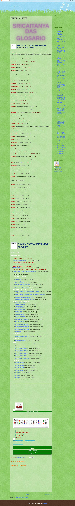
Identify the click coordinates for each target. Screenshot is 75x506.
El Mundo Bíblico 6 (19, 370)
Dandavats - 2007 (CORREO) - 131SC (61, 113)
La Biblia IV (17, 377)
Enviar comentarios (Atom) (22, 497)
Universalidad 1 (18, 331)
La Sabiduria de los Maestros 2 (22, 324)
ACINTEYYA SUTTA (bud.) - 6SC (61, 142)
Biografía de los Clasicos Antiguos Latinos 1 (25, 334)
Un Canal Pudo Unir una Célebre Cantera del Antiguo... (61, 138)
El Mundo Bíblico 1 (19, 362)
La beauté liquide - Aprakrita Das (61, 94)
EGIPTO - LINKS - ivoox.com (19, 267)
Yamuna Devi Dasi (19, 306)
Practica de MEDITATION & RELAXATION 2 (24, 299)
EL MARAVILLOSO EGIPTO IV (21, 351)
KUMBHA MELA (18, 311)
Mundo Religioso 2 (19, 282)
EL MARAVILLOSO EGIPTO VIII (22, 358)
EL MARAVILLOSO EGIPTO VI (21, 355)
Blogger (45, 503)
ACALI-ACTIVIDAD (61, 36)
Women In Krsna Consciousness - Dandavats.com (61, 122)
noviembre (59, 31)
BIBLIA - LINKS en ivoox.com (19, 260)
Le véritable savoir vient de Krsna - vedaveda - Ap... (61, 109)
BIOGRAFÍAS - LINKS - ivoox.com (20, 264)
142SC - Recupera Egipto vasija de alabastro (61, 57)
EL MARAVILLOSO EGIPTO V (21, 353)
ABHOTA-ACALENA (59, 39)
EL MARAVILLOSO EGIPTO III (21, 350)
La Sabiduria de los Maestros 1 (22, 322)
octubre (59, 156)
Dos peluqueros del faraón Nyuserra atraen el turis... (61, 91)
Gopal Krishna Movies (20, 304)
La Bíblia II (17, 374)
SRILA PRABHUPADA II (20, 309)
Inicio (27, 494)
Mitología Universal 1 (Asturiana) (22, 284)
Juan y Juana (58, 167)
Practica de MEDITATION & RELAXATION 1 (24, 297)
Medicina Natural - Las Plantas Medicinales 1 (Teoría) (27, 291)
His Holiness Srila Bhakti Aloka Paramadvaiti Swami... (61, 80)
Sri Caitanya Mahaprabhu (15, 6)
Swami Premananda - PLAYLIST (22, 336)
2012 (57, 29)
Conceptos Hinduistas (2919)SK (32, 452)
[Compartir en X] (31, 457)
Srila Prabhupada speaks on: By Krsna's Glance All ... (61, 72)
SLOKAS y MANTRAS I (20, 316)
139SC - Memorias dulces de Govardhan (61, 61)
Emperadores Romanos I (20, 340)
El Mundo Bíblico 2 (19, 363)
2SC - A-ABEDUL (60, 145)
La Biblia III (17, 375)
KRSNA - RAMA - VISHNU (20, 302)
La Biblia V (17, 379)
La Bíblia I (17, 372)
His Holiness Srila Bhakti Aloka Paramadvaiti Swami (61, 86)
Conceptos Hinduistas (32, 450)
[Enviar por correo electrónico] (29, 457)
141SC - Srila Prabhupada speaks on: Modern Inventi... (61, 66)
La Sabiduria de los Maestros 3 (22, 326)
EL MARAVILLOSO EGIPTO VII (22, 357)
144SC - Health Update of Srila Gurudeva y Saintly (61, 43)
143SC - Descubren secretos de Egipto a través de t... (61, 52)
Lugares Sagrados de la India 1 (22, 319)
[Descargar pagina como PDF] (19, 410)
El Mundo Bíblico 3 (19, 365)
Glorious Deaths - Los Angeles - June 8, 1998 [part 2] (61, 132)
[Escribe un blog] (30, 457)
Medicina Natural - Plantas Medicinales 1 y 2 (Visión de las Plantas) (30, 294)
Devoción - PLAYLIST (20, 321)
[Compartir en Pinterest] (33, 457)
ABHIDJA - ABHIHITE (61, 34)
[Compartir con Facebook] (32, 457)
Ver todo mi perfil (58, 171)
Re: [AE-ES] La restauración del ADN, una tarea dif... (61, 99)
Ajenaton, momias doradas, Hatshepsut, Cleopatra (26, 343)
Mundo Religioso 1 (19, 281)
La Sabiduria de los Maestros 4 (22, 327)
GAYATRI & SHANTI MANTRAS (22, 317)
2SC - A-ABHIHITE (61, 147)
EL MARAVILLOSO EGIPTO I (21, 346)
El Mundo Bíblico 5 (19, 369)
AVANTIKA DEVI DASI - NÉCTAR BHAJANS (24, 312)
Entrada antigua (48, 494)
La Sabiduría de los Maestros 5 (22, 329)
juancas (22, 47)
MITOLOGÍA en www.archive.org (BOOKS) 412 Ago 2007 (61, 104)
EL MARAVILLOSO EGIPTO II (21, 348)
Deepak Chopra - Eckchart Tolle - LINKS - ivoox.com (24, 271)
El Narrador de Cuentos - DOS (21, 287)
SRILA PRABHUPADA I (20, 307)
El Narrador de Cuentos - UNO (21, 286)
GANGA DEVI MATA (19, 314)
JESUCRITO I (18, 279)
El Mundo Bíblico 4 (19, 367)
